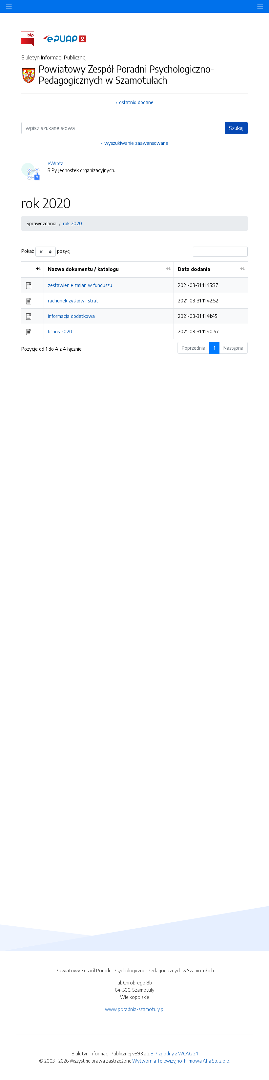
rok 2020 (72, 223)
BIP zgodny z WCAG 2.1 (174, 1053)
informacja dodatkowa (71, 316)
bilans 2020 (60, 331)
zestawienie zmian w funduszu (80, 285)
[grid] (134, 300)
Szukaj (236, 128)
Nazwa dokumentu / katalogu (83, 269)
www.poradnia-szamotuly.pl (134, 1009)
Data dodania (194, 269)
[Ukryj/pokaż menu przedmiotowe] (8, 6)
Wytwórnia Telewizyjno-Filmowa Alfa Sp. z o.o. (181, 1061)
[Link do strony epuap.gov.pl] (64, 38)
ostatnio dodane (136, 102)
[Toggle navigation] (260, 6)
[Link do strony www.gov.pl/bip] (31, 38)
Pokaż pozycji (46, 251)
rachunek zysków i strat (73, 300)
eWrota (56, 163)
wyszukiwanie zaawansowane (136, 143)
